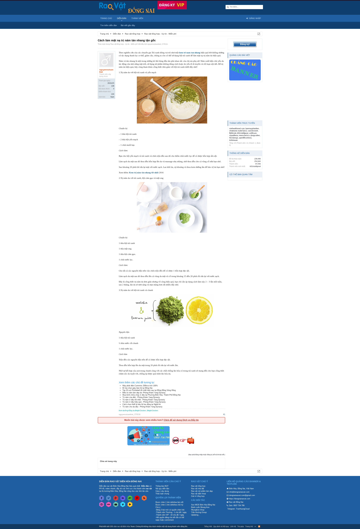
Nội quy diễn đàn (162, 489)
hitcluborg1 (233, 138)
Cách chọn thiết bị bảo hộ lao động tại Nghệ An (141, 404)
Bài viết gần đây (128, 25)
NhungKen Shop (197, 510)
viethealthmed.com (237, 128)
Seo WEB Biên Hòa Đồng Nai (203, 505)
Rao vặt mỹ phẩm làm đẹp (202, 491)
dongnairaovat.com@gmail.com (242, 495)
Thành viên (137, 18)
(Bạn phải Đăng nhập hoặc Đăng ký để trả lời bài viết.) (206, 454)
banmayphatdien (252, 128)
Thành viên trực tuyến (242, 123)
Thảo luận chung (162, 494)
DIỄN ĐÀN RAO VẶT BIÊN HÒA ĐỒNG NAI (120, 481)
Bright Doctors (152, 411)
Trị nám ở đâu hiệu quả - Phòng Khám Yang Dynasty (144, 402)
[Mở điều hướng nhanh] (258, 33)
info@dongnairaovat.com (239, 492)
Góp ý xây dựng (162, 491)
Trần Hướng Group (199, 512)
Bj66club (232, 133)
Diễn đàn (121, 18)
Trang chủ (106, 18)
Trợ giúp (240, 526)
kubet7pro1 (242, 131)
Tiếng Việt (208, 526)
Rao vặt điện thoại (198, 494)
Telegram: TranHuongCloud (238, 509)
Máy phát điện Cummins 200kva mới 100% (140, 386)
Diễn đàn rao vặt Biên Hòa (120, 526)
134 (112, 94)
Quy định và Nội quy (221, 526)
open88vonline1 (245, 138)
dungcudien (255, 135)
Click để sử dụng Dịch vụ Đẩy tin (181, 420)
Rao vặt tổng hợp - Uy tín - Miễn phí (124, 44)
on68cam (253, 133)
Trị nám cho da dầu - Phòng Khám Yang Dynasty (142, 407)
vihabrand (233, 131)
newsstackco (244, 135)
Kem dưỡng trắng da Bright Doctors (132, 411)
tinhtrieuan (233, 140)
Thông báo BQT (162, 486)
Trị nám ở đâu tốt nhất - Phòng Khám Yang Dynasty (143, 400)
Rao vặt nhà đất (197, 489)
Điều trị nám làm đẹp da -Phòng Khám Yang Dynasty (144, 393)
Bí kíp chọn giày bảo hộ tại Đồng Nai (137, 388)
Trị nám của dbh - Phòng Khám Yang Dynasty (141, 397)
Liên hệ (233, 526)
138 (112, 86)
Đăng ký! (245, 44)
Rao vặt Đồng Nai (236, 502)
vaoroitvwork (253, 131)
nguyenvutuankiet (154, 44)
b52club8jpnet (242, 133)
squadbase (233, 135)
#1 (224, 414)
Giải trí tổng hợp (197, 496)
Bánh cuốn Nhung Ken (200, 507)
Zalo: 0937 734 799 (236, 505)
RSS (259, 526)
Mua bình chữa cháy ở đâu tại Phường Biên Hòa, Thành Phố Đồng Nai (151, 395)
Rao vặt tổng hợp (198, 486)
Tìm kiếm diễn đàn (108, 25)
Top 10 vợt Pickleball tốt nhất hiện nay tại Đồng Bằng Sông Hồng (149, 390)
